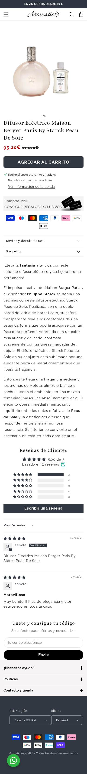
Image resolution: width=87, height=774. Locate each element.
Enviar (43, 655)
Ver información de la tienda (31, 186)
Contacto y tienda (18, 690)
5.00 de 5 (56, 459)
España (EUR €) (25, 720)
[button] (6, 14)
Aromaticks (27, 753)
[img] (14, 538)
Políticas (10, 679)
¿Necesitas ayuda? (18, 668)
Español (62, 720)
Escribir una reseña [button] (43, 508)
